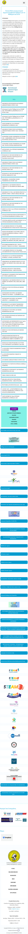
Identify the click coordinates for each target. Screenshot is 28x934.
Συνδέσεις (14, 419)
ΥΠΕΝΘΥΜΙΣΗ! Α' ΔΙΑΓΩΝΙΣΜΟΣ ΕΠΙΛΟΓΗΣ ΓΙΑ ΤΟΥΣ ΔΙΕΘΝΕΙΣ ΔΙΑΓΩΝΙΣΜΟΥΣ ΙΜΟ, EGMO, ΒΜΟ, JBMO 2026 (13, 281)
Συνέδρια (14, 411)
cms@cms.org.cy (15, 909)
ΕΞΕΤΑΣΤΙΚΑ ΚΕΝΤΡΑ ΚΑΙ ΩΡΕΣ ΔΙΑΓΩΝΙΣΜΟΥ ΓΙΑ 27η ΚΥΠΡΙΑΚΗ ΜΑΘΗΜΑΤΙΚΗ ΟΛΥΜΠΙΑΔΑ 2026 (14, 221)
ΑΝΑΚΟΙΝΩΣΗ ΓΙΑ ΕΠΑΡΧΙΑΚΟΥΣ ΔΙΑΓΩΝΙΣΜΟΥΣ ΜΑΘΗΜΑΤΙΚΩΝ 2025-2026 (13, 370)
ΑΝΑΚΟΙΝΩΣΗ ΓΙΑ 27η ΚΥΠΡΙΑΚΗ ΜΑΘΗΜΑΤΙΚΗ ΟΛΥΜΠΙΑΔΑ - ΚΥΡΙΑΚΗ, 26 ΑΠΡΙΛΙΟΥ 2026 (12, 256)
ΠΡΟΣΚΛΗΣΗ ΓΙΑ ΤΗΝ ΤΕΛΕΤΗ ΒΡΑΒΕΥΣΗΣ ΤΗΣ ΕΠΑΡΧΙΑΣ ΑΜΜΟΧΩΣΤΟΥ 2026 (12, 174)
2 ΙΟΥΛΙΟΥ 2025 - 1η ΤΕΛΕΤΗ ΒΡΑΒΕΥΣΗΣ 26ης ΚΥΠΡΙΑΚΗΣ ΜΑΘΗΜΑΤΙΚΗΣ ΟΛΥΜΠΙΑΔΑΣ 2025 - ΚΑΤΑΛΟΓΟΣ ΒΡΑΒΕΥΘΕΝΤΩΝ (12, 390)
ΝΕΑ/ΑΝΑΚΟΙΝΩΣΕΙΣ (13, 872)
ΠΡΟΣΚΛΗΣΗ (5, 67)
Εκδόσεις (14, 415)
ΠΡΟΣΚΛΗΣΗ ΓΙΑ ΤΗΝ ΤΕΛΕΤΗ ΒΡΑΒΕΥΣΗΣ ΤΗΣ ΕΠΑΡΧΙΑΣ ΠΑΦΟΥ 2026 (12, 168)
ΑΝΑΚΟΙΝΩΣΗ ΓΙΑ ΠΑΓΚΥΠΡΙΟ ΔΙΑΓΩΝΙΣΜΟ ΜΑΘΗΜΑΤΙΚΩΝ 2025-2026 (11, 310)
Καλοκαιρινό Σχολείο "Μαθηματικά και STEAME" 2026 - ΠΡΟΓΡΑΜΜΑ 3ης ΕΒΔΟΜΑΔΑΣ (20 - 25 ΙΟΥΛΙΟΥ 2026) (13, 110)
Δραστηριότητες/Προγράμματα (14, 413)
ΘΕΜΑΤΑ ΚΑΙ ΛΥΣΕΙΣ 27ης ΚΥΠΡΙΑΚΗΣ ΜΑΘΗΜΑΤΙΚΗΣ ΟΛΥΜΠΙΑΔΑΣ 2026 (14, 209)
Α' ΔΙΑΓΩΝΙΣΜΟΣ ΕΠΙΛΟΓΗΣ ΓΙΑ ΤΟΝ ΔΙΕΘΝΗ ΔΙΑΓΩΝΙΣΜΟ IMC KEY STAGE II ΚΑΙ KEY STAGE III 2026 (14, 250)
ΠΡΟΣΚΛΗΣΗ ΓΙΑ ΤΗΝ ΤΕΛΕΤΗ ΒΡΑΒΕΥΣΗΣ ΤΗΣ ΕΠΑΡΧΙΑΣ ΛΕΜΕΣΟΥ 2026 (12, 198)
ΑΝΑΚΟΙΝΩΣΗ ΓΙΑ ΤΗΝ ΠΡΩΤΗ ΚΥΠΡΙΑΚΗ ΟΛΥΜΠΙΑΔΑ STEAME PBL (14, 364)
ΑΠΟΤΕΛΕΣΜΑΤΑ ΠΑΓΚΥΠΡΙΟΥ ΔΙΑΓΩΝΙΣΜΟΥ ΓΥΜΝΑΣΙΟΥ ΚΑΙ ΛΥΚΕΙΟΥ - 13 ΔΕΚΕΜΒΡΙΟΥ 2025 (13, 293)
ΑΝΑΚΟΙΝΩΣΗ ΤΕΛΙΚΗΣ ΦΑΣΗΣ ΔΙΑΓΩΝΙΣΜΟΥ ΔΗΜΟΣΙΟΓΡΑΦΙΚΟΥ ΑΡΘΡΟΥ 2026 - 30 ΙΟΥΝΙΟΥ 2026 (13, 131)
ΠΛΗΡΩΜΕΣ (13, 882)
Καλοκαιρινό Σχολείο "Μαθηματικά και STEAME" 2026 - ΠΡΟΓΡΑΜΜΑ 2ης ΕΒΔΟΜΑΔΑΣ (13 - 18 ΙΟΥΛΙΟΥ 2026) (13, 118)
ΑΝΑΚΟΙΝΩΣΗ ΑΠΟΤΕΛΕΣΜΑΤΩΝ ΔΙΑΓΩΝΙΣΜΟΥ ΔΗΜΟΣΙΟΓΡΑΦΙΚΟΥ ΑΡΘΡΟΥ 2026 (12, 104)
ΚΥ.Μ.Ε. (13, 868)
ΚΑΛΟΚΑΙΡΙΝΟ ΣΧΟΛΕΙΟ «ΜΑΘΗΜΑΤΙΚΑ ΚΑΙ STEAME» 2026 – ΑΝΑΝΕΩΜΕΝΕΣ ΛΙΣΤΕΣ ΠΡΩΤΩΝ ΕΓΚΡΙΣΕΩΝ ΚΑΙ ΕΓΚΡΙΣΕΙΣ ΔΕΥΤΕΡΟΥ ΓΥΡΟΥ (14, 138)
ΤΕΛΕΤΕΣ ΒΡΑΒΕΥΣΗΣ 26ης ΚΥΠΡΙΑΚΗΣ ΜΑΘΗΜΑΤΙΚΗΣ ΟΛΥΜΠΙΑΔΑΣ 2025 (10, 397)
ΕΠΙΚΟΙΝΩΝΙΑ (13, 885)
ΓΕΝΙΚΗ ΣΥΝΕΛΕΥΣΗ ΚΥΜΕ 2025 (9, 375)
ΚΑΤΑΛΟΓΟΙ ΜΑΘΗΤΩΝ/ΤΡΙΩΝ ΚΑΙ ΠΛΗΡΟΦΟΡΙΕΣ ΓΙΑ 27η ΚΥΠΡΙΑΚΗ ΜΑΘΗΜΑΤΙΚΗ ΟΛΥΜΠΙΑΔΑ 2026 (14, 215)
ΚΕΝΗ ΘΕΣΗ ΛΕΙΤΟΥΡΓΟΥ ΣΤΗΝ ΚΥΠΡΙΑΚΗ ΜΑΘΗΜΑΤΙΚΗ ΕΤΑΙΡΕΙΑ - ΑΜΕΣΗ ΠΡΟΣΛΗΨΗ (12, 269)
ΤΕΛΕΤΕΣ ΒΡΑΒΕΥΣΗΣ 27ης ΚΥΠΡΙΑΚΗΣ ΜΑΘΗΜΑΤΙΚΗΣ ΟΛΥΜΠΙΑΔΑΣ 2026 (10, 124)
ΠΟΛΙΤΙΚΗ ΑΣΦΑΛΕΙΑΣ (13, 889)
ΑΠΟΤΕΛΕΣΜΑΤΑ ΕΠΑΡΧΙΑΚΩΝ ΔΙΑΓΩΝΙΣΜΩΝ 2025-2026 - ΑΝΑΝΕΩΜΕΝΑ (13, 316)
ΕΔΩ (8, 64)
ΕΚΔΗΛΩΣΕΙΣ (13, 875)
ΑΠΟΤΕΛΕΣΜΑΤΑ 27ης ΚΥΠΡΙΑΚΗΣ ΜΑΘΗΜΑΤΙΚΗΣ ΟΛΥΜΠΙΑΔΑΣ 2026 (13, 150)
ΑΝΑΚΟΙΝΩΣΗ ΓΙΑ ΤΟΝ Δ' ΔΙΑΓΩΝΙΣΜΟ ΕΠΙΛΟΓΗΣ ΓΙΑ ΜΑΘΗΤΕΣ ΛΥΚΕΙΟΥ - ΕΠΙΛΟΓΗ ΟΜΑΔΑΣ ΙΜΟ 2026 (14, 192)
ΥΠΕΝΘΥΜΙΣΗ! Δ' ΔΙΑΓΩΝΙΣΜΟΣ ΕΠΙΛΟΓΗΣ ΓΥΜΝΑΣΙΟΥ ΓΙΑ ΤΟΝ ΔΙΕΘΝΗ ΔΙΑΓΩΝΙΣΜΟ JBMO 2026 (13, 186)
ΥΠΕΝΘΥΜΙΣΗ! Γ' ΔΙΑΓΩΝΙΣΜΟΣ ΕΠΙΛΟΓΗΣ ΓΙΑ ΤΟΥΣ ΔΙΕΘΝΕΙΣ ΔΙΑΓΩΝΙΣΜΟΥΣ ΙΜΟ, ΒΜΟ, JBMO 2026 (13, 239)
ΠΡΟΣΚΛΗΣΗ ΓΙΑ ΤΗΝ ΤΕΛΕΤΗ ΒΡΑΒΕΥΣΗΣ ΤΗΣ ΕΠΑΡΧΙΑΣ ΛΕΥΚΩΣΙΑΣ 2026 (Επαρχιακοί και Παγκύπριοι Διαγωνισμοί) (12, 156)
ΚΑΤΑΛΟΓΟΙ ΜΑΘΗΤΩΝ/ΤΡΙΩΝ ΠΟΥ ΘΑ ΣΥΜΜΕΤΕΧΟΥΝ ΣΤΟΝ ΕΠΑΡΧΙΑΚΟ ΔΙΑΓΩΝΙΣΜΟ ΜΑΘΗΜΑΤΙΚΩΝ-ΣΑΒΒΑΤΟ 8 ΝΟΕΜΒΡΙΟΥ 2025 (12, 337)
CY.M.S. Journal (14, 423)
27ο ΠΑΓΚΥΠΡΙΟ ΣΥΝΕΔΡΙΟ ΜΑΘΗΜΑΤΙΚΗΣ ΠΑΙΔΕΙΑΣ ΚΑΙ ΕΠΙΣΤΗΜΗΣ (14, 349)
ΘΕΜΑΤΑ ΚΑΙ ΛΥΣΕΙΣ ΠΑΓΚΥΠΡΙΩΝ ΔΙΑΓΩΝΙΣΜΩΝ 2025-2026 (13, 288)
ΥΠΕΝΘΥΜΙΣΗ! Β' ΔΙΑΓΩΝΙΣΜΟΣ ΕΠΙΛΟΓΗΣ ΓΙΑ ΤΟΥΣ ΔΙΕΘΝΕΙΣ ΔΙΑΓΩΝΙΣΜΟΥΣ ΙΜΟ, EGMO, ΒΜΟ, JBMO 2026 (13, 263)
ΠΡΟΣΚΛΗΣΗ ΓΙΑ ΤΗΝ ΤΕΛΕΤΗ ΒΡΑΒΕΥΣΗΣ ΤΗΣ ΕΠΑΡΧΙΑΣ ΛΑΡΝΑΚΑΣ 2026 (12, 204)
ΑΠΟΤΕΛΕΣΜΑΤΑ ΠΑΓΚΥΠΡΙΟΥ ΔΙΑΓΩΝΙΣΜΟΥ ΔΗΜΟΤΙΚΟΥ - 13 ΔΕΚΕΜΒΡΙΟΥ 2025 (12, 299)
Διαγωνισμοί (14, 408)
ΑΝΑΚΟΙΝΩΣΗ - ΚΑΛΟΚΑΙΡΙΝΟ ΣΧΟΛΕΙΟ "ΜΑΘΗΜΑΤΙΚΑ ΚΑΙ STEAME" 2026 (11, 179)
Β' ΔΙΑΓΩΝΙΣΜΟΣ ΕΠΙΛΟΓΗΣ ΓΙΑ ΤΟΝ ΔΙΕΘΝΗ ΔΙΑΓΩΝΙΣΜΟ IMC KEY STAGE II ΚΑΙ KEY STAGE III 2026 (14, 226)
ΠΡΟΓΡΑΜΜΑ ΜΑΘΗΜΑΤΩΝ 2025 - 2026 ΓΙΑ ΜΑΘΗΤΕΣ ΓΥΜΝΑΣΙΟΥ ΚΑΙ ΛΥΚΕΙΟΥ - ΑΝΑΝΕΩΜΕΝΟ (13, 245)
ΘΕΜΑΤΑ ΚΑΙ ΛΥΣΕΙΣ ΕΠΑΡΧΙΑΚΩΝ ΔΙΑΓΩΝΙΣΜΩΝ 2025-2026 (13, 330)
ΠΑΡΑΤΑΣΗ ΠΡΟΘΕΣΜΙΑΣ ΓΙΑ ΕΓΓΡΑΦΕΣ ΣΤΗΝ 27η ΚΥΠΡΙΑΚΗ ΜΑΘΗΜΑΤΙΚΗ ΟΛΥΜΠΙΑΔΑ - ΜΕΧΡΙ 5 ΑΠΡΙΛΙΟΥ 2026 (13, 233)
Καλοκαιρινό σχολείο (14, 417)
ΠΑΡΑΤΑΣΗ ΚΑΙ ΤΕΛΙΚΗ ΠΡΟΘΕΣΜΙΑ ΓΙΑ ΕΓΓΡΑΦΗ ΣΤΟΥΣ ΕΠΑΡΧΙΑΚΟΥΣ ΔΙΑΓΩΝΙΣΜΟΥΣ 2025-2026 (13, 343)
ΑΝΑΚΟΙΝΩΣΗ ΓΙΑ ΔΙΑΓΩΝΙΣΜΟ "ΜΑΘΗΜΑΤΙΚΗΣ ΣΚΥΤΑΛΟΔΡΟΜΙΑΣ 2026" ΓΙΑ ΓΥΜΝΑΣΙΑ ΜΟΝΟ (12, 304)
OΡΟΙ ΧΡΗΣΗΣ (13, 892)
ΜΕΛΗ (13, 879)
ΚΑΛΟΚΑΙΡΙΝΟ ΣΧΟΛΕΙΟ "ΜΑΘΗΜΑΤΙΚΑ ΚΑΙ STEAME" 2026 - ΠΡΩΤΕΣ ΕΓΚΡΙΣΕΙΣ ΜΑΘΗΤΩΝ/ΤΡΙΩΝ (13, 144)
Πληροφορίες (14, 421)
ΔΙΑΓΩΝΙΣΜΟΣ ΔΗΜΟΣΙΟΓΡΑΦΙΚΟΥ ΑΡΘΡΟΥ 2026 (13, 359)
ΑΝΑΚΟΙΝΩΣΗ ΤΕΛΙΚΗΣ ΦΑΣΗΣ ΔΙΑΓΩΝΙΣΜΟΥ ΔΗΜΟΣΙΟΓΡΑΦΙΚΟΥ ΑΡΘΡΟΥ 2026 (12, 163)
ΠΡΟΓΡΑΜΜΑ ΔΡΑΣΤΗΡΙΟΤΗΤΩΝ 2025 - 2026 (12, 385)
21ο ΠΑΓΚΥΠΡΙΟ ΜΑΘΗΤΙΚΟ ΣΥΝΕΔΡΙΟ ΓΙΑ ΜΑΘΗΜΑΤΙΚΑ (11, 354)
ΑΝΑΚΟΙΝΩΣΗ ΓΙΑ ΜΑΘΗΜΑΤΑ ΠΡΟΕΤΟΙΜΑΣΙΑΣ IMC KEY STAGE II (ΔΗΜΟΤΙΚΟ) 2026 (13, 275)
